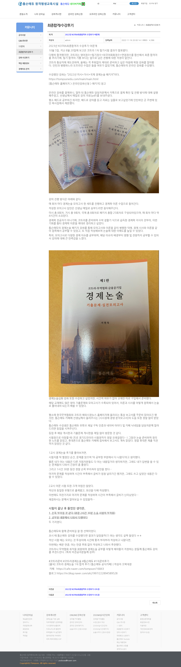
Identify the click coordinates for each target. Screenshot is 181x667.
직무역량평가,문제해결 (54, 622)
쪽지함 (25, 632)
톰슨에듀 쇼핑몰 (122, 646)
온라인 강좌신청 (75, 14)
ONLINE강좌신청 (77, 615)
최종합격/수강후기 (26, 52)
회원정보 (26, 629)
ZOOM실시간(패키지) (101, 629)
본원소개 (23, 14)
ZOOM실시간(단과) (100, 626)
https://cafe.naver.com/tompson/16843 (80, 568)
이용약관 (143, 626)
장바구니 (26, 622)
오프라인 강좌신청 (97, 14)
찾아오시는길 (144, 632)
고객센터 (131, 14)
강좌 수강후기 (24, 57)
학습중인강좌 (27, 619)
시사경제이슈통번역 (53, 626)
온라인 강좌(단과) (76, 622)
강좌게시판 (56, 14)
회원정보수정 (144, 622)
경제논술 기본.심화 (53, 619)
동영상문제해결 (145, 619)
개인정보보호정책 (146, 629)
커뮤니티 (116, 14)
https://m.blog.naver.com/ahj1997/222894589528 (87, 573)
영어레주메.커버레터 (53, 636)
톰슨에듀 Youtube (123, 639)
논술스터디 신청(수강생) (78, 629)
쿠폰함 (25, 636)
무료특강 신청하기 (123, 636)
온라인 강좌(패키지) (77, 626)
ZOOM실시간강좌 (101, 615)
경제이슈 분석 (24, 69)
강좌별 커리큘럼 (75, 619)
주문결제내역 (27, 626)
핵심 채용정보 (24, 63)
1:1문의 (21, 46)
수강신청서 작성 (98, 622)
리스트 (155, 603)
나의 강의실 (39, 14)
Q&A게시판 (23, 41)
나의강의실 (28, 615)
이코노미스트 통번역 (53, 629)
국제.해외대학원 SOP (53, 639)
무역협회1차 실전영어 (54, 632)
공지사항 (22, 35)
